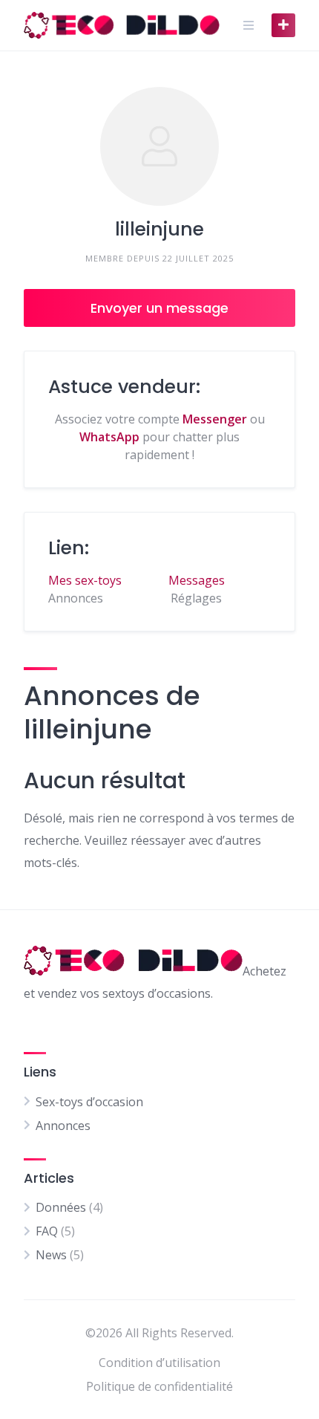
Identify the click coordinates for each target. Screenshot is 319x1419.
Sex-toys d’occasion (89, 1102)
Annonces (63, 1125)
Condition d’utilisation (159, 1362)
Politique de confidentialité (159, 1386)
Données (61, 1207)
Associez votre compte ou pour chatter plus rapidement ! (160, 437)
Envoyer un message (159, 308)
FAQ (47, 1231)
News (51, 1255)
